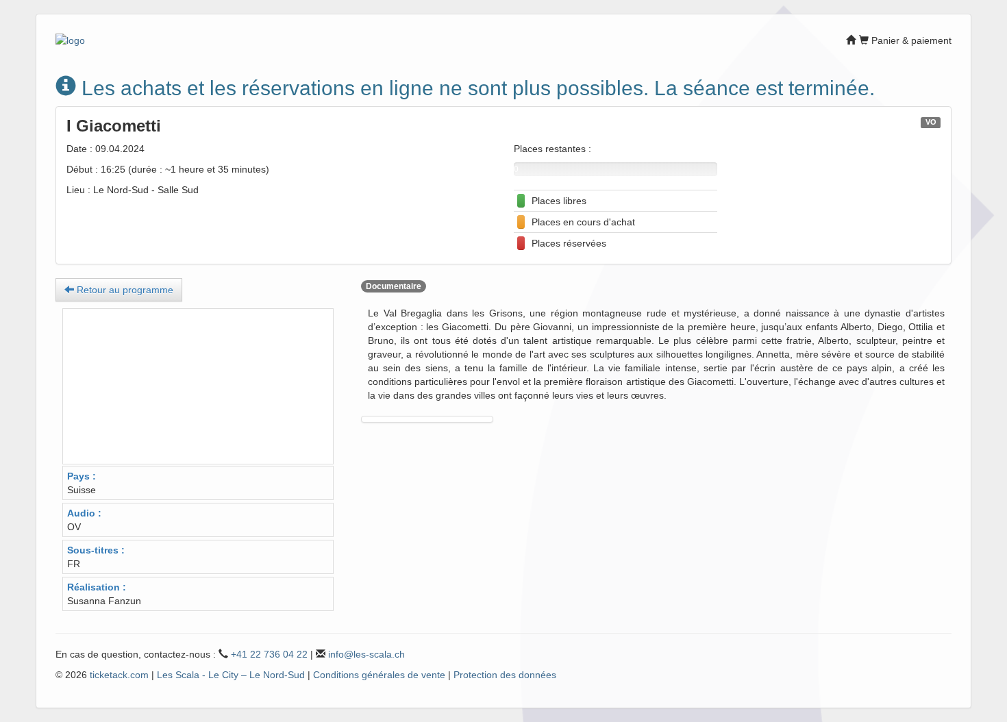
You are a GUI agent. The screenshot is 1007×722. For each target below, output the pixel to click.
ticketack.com (119, 674)
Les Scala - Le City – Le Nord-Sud (231, 674)
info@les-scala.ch (366, 654)
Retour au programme (123, 289)
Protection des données (504, 674)
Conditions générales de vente (379, 674)
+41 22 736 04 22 (269, 654)
